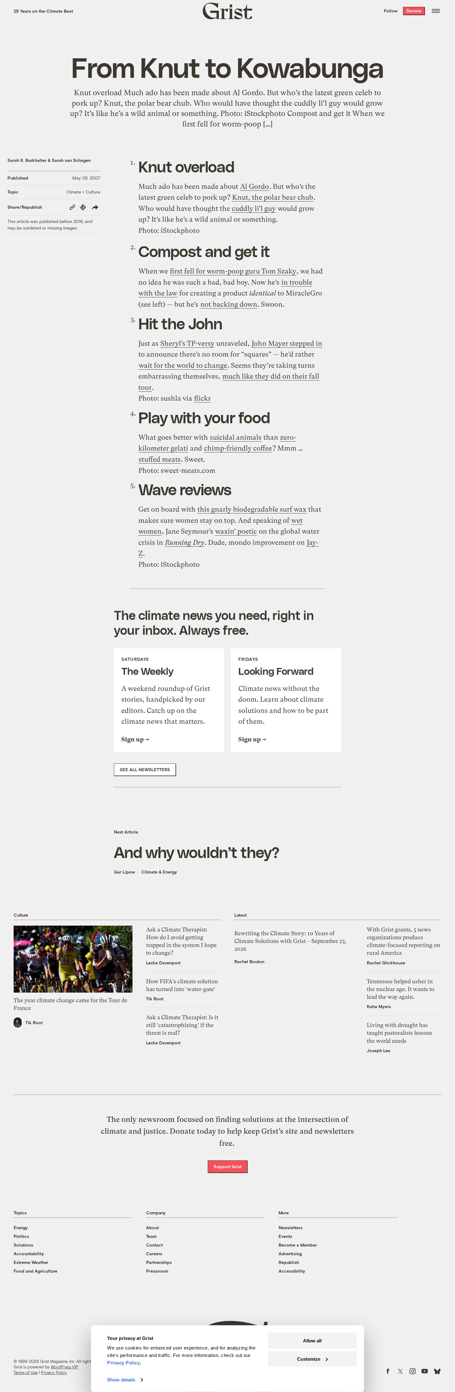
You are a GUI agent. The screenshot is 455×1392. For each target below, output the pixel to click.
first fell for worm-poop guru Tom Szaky (233, 271)
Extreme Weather (31, 1262)
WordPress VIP (64, 1366)
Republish (289, 1262)
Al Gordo (254, 186)
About (152, 1227)
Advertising (290, 1253)
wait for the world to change (183, 365)
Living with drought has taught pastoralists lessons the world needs (399, 1033)
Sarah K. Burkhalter (26, 160)
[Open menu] (435, 10)
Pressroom (157, 1271)
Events (285, 1236)
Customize (308, 1358)
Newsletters (290, 1227)
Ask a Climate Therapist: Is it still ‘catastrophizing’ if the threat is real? (182, 1025)
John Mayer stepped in (287, 343)
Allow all (312, 1340)
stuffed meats (160, 459)
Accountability (29, 1253)
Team (151, 1236)
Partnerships (159, 1262)
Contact (154, 1244)
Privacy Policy (54, 1372)
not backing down (228, 304)
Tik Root (34, 1022)
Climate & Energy (159, 871)
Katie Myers (379, 1006)
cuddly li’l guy (254, 208)
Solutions (23, 1244)
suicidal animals (236, 437)
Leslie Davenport (163, 962)
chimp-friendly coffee (238, 448)
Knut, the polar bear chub (272, 197)
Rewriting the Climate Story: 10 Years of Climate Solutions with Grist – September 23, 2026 (290, 941)
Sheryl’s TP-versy (187, 343)
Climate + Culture (83, 191)
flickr (202, 398)
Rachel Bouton (249, 961)
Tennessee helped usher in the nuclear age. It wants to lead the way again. (400, 989)
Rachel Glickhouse (386, 962)
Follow (390, 10)
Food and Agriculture (35, 1271)
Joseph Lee (378, 1050)
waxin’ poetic (236, 531)
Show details (121, 1379)
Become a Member (298, 1244)
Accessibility (292, 1271)
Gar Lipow (124, 871)
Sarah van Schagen (71, 160)
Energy (21, 1227)
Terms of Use (25, 1372)
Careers (154, 1253)
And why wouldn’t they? (196, 852)
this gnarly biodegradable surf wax (251, 509)
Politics (21, 1236)
